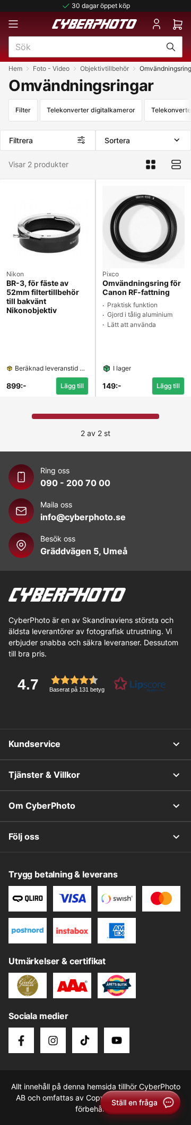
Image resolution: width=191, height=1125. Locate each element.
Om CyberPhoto (41, 805)
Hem (15, 68)
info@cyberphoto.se (83, 517)
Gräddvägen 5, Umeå (83, 551)
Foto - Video (51, 68)
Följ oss (23, 836)
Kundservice (34, 743)
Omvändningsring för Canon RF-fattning (141, 288)
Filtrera (21, 140)
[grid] (95, 286)
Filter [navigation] (23, 110)
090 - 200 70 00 (75, 483)
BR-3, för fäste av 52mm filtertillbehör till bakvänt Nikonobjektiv (42, 296)
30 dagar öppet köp (101, 6)
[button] (88, 684)
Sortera (117, 140)
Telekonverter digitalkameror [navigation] (91, 110)
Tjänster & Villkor (44, 774)
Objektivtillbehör (104, 68)
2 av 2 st (95, 433)
